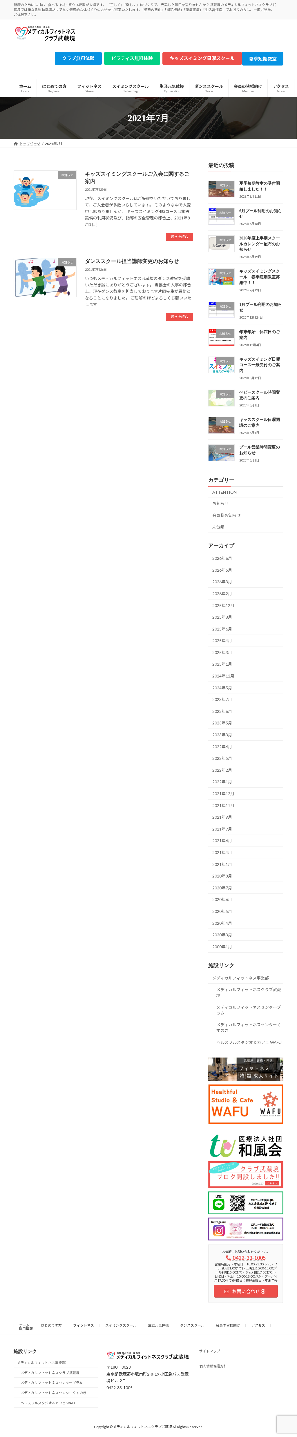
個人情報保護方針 (213, 1366)
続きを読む (179, 237)
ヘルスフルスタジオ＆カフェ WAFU (249, 1042)
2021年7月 (222, 828)
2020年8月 (222, 876)
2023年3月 (222, 734)
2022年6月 (222, 746)
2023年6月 (222, 711)
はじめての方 (51, 1325)
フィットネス (83, 1325)
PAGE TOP (284, 1388)
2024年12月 (223, 675)
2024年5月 (222, 687)
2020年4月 (222, 923)
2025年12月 (223, 605)
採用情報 (26, 1329)
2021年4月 (222, 852)
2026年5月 (222, 570)
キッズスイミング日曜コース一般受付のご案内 (259, 365)
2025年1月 (222, 664)
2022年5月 (222, 758)
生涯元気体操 (158, 1325)
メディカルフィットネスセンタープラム (248, 1010)
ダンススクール (192, 1325)
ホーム (24, 1325)
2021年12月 (223, 793)
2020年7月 (222, 887)
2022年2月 (222, 770)
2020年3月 (222, 935)
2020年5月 (222, 911)
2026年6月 (222, 558)
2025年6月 (222, 628)
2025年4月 (222, 640)
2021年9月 (222, 817)
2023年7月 (222, 699)
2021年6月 (222, 840)
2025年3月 (222, 652)
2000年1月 (222, 946)
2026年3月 (222, 581)
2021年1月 (222, 864)
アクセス (258, 1325)
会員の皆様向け (228, 1325)
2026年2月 (222, 593)
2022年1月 (222, 782)
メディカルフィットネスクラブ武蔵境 (248, 992)
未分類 (218, 527)
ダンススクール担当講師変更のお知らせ (132, 261)
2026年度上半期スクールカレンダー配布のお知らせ (259, 244)
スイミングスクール (121, 1325)
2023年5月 (222, 723)
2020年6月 (222, 899)
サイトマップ (209, 1351)
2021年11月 (223, 805)
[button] (78, 58)
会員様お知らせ (226, 515)
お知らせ (220, 503)
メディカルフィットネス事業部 (240, 977)
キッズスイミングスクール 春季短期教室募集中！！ (259, 277)
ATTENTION (224, 492)
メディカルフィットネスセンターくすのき (248, 1027)
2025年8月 (222, 617)
